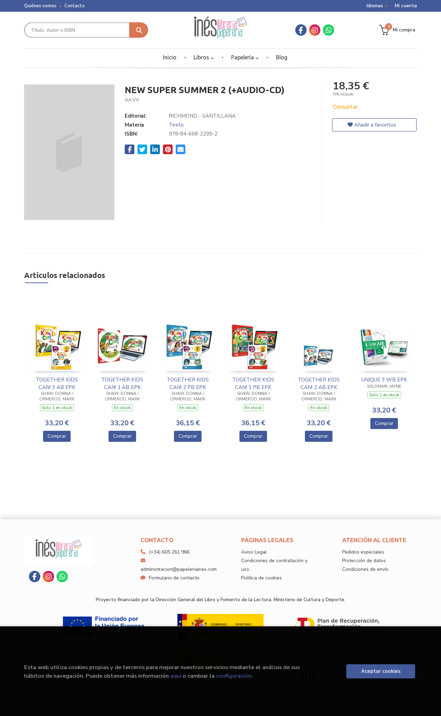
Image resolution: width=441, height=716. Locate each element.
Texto (176, 124)
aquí (175, 676)
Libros (202, 57)
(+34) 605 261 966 (169, 552)
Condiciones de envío (365, 569)
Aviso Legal (254, 552)
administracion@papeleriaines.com (179, 569)
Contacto (74, 6)
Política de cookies (261, 578)
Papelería (243, 57)
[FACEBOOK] (301, 30)
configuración (233, 676)
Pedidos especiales (363, 552)
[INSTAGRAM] (314, 30)
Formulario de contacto (174, 578)
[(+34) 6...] (328, 30)
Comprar (57, 436)
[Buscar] (138, 30)
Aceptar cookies (381, 671)
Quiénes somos (40, 6)
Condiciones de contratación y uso (274, 565)
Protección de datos (364, 560)
